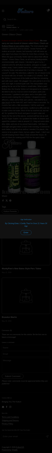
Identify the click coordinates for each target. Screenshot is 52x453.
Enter (26, 232)
